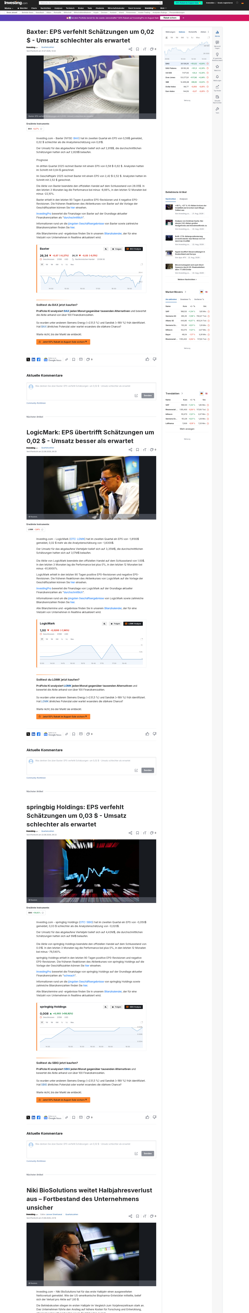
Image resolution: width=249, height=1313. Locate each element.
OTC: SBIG (86, 922)
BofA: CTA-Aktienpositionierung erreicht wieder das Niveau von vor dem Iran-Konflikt (190, 238)
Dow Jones (170, 77)
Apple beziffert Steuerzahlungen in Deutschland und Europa (190, 253)
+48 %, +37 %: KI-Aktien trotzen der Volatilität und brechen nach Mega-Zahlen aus (190, 207)
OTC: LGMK (77, 538)
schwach (69, 975)
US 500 (169, 73)
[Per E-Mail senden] (81, 359)
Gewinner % (185, 299)
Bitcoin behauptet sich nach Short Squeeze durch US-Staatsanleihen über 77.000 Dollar (189, 267)
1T (42, 265)
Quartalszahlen (47, 47)
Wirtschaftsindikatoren (82, 13)
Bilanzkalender (113, 233)
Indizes (182, 32)
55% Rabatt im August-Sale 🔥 (188, 3)
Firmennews (131, 13)
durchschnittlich (73, 217)
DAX (167, 64)
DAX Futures (171, 68)
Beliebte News (27, 13)
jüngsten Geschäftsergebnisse (86, 223)
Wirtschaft (67, 13)
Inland (121, 13)
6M (57, 265)
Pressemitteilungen (177, 13)
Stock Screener (134, 8)
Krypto (96, 13)
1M (52, 265)
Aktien (48, 13)
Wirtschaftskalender (116, 8)
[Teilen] (130, 49)
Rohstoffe (57, 13)
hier (73, 207)
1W (47, 265)
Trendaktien (172, 393)
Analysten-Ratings (160, 13)
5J (67, 265)
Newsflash (40, 13)
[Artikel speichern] (137, 49)
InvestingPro (43, 213)
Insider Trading (144, 13)
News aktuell (12, 13)
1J (62, 265)
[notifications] (237, 2)
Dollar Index (171, 87)
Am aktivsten (171, 299)
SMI (167, 82)
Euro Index (170, 91)
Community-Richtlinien (36, 403)
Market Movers (174, 291)
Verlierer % (199, 299)
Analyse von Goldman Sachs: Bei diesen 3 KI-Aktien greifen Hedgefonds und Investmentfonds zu (191, 223)
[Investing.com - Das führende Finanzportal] (16, 3)
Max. (72, 265)
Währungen (170, 32)
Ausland (113, 13)
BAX (76, 138)
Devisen (104, 13)
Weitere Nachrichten (186, 279)
